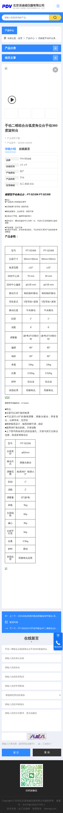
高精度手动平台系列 (47, 38)
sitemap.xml (50, 808)
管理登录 (36, 808)
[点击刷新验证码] (37, 736)
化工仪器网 (24, 808)
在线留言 (24, 148)
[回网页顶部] (58, 636)
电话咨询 (58, 647)
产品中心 (9, 30)
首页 (20, 38)
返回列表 (13, 622)
